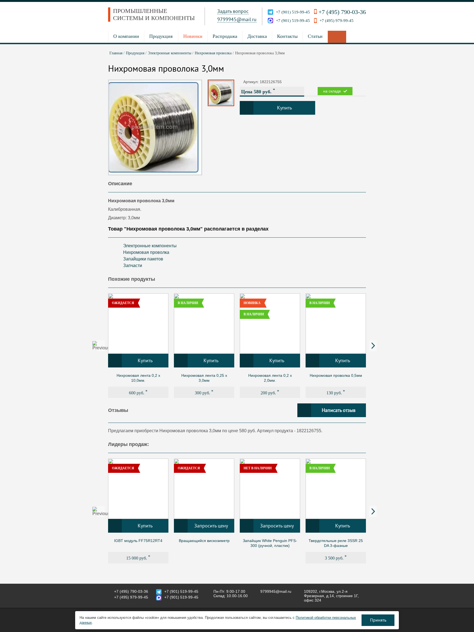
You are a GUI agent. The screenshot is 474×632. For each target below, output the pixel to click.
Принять (378, 620)
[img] (138, 323)
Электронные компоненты (150, 245)
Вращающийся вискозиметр (204, 540)
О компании (126, 36)
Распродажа (225, 36)
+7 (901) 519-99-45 (293, 12)
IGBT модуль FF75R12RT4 (138, 540)
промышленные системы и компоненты (154, 14)
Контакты (287, 36)
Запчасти (132, 265)
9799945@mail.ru (236, 19)
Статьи (315, 36)
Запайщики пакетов (143, 259)
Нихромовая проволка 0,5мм (336, 375)
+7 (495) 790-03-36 (342, 12)
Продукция (161, 36)
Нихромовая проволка (146, 252)
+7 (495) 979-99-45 (337, 20)
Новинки (192, 36)
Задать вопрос (233, 11)
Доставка (257, 36)
